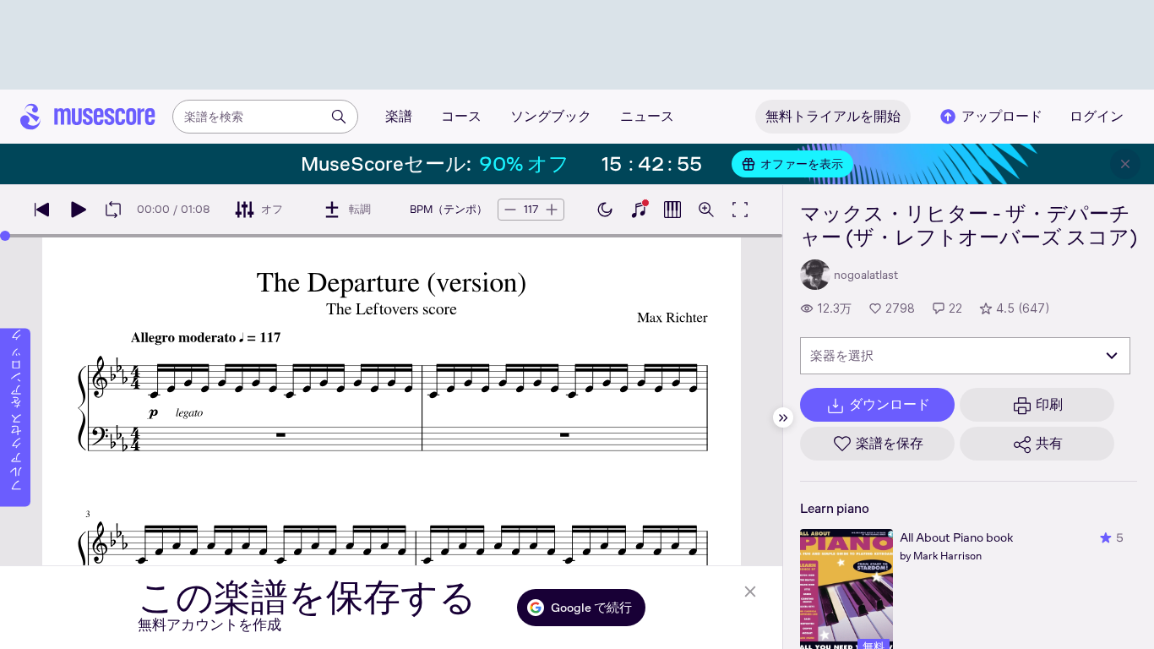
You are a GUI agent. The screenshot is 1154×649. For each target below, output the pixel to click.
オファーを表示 (801, 164)
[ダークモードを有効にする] (605, 209)
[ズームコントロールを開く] (706, 209)
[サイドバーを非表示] (783, 417)
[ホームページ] (87, 116)
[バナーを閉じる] (1125, 164)
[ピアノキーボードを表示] (639, 209)
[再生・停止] (77, 209)
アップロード (1001, 116)
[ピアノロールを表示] (672, 209)
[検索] (338, 117)
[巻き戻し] (42, 209)
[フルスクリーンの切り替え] (740, 209)
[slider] (5, 236)
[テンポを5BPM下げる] (510, 209)
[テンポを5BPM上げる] (552, 209)
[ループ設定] (113, 209)
